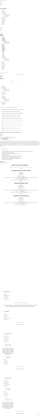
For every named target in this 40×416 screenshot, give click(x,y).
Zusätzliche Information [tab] (6, 149)
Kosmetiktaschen (7, 15)
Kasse (3, 24)
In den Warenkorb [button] (22, 178)
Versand (22, 187)
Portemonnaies (6, 16)
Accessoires (4, 40)
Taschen (3, 11)
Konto (3, 23)
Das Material (4, 18)
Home (3, 10)
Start (0, 107)
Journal (3, 19)
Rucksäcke (3, 12)
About (3, 17)
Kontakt (3, 50)
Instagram (3, 48)
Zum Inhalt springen (3, 0)
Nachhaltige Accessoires (20, 302)
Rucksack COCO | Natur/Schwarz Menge (6, 137)
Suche (1, 27)
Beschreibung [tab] (4, 148)
